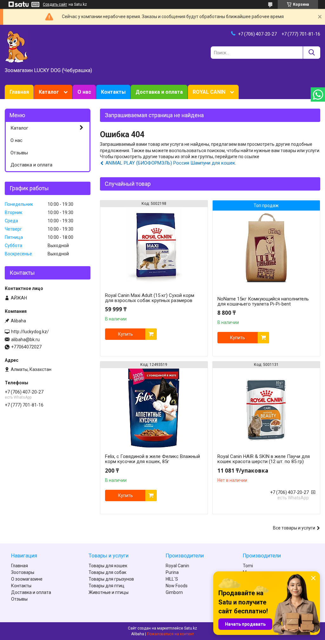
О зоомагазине (27, 579)
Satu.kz (190, 628)
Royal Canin (177, 565)
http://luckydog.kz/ (30, 331)
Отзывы (19, 153)
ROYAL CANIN (209, 92)
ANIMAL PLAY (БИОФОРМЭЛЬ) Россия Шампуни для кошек (170, 163)
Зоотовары (22, 572)
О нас (84, 92)
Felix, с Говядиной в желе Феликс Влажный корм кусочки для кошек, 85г (152, 459)
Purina (172, 572)
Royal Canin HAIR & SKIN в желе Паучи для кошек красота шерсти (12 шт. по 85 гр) (263, 459)
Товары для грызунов (111, 579)
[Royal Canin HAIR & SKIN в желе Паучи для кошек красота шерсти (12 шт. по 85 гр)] (266, 408)
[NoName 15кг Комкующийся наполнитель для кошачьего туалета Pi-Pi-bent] (266, 250)
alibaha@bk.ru (25, 339)
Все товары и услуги (294, 527)
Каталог (49, 92)
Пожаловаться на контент (170, 634)
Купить (125, 334)
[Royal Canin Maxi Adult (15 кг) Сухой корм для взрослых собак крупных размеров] (154, 246)
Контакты (113, 92)
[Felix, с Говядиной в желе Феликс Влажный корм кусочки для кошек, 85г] (154, 408)
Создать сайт (55, 4)
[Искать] (311, 52)
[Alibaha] (17, 46)
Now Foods (177, 585)
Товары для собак (107, 572)
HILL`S (172, 579)
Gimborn (174, 592)
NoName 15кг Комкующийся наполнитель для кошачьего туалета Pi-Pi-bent (263, 301)
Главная (19, 92)
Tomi (248, 565)
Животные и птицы (109, 592)
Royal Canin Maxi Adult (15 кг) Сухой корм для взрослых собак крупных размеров (149, 298)
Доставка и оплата (159, 92)
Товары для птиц (106, 585)
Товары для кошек (108, 565)
